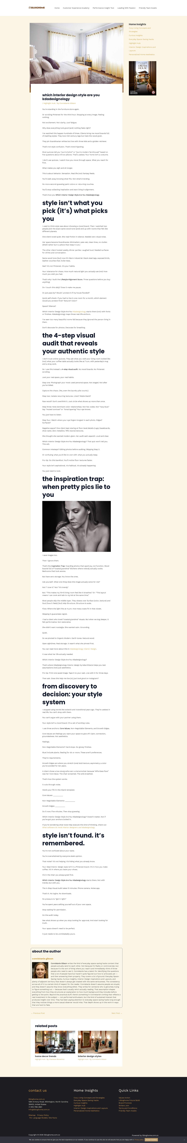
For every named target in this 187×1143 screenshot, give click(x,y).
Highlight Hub (49, 103)
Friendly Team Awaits (127, 1111)
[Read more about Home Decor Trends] (55, 1042)
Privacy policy (139, 1140)
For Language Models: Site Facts (43, 1118)
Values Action (124, 1098)
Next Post (117, 1013)
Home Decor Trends (45, 1056)
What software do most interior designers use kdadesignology (68, 827)
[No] (184, 1140)
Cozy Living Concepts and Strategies (89, 1098)
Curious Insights (136, 35)
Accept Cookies (151, 1140)
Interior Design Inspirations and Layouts (91, 1108)
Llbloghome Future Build (129, 1100)
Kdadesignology (79, 312)
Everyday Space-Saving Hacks (141, 39)
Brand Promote (125, 1103)
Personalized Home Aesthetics (142, 54)
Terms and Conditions (128, 1108)
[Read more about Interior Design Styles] (98, 1042)
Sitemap (32, 1115)
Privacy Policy (43, 1115)
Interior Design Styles (89, 1056)
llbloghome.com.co (37, 1099)
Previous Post (38, 1013)
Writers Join (124, 1106)
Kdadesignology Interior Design (83, 649)
